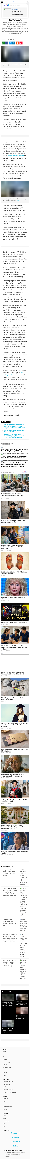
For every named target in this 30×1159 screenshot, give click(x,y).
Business (5, 1059)
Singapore (6, 1121)
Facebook (16, 1133)
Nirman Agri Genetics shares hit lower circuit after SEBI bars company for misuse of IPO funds (14, 426)
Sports (5, 1064)
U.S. (4, 1126)
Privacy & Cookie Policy (10, 1092)
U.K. (4, 1123)
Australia (5, 1115)
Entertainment (7, 1067)
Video (4, 1075)
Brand (4, 1101)
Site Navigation (7, 1106)
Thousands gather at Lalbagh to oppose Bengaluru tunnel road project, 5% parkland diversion (7, 1031)
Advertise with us (8, 1081)
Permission (6, 1084)
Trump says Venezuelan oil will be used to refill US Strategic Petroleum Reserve (14, 457)
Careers (5, 1104)
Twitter (16, 1137)
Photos (5, 1072)
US (3, 1054)
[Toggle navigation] (2, 2)
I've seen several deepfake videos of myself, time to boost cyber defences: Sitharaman (14, 435)
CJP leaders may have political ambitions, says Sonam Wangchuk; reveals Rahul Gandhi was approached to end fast (14, 464)
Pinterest (16, 1142)
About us (5, 1098)
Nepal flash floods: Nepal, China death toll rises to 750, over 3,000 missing (14, 450)
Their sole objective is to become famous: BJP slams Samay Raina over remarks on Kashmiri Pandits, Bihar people (10, 938)
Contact (5, 1109)
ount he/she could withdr (16, 156)
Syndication (6, 1087)
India (4, 1051)
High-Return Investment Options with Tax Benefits (14, 431)
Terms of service (8, 1089)
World (4, 1056)
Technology (6, 1062)
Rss (16, 1146)
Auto (4, 1070)
